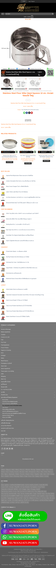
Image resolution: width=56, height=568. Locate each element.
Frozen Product (4, 347)
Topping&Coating (10, 498)
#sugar (26, 476)
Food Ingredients (5, 345)
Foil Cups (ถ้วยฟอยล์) (25, 487)
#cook (7, 471)
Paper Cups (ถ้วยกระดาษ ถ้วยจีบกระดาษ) (25, 491)
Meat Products (4, 360)
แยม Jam (3, 430)
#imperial (27, 474)
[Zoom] (3, 75)
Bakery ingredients (5, 331)
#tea (33, 476)
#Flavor (38, 471)
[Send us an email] (10, 449)
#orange (52, 474)
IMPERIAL (16, 489)
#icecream (22, 474)
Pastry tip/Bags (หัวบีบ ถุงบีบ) (8, 409)
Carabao (3, 334)
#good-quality (11, 474)
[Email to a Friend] (29, 113)
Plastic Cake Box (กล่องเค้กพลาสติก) (25, 493)
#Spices (21, 476)
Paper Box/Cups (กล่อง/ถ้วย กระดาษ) (8, 491)
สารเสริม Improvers (35, 500)
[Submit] (52, 14)
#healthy (17, 474)
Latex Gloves (5, 407)
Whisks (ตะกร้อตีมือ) (6, 417)
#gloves (6, 474)
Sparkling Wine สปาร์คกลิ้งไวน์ (30, 495)
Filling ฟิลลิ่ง (17, 487)
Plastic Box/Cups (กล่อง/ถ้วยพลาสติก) (8, 493)
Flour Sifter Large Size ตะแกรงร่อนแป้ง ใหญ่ (28, 156)
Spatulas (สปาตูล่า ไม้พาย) (8, 415)
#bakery (17, 469)
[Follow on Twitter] (7, 449)
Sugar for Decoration (50, 495)
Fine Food (3, 342)
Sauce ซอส (4, 366)
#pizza (2, 476)
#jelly (41, 474)
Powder (34, 493)
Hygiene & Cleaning (6, 350)
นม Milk (3, 392)
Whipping (3, 376)
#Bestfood (28, 469)
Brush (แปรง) (5, 399)
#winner (41, 476)
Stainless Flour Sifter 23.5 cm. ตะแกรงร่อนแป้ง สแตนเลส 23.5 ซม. (9, 156)
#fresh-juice (50, 471)
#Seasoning (16, 476)
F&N (2, 339)
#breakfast (38, 469)
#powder (7, 476)
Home (6, 90)
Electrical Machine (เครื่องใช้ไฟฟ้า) (9, 403)
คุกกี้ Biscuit (4, 384)
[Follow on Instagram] (5, 449)
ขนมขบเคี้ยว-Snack (5, 381)
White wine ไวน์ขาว (19, 498)
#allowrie (3, 469)
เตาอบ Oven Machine (6, 425)
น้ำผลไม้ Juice (4, 394)
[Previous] (4, 49)
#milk (48, 474)
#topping (37, 476)
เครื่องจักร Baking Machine (7, 420)
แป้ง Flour (17, 502)
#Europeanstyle (32, 471)
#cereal (51, 469)
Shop (10, 90)
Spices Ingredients (5, 368)
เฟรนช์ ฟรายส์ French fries (7, 428)
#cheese (3, 471)
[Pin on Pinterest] (32, 113)
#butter (43, 469)
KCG (2, 352)
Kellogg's (3, 355)
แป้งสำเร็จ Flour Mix (24, 502)
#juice (45, 474)
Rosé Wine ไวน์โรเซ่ (50, 493)
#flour (42, 471)
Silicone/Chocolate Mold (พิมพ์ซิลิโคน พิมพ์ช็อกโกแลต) (14, 413)
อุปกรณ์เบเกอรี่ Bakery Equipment (21, 90)
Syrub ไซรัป (3, 498)
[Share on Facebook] (27, 113)
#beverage (33, 469)
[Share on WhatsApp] (24, 113)
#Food (45, 471)
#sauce (11, 476)
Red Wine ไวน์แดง (41, 493)
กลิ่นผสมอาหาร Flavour (33, 498)
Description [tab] (28, 120)
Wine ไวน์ (3, 379)
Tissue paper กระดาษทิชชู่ (7, 371)
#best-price (22, 469)
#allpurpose (8, 469)
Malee (2, 358)
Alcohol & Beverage (6, 329)
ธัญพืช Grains (4, 500)
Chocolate (11, 487)
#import (32, 474)
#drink (27, 471)
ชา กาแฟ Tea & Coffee (6, 389)
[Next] (52, 49)
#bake (13, 469)
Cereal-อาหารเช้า (5, 337)
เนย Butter (12, 502)
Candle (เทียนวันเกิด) (43, 484)
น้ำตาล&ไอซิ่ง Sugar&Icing (17, 500)
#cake (47, 469)
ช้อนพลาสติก (4, 387)
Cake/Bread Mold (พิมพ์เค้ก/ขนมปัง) (10, 401)
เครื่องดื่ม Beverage (5, 423)
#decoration (22, 471)
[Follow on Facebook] (2, 449)
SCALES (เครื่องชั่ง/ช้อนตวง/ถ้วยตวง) (10, 411)
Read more (28, 163)
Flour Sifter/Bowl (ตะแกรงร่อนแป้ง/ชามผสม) (40, 90)
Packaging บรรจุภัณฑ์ (6, 363)
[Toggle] (54, 332)
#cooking (11, 471)
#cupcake (16, 471)
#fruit (2, 474)
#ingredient (37, 474)
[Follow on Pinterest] (12, 449)
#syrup (29, 476)
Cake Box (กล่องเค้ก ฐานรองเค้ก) (31, 484)
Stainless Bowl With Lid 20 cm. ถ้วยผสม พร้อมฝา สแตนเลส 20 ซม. (46, 156)
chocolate (46, 476)
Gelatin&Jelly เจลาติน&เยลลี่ (6, 489)
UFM (2, 373)
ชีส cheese (52, 498)
